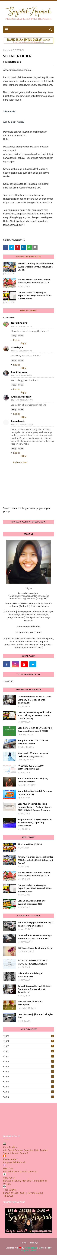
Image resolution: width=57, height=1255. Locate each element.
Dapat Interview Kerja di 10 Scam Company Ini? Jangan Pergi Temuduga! (34, 699)
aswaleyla (17, 347)
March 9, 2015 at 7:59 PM (21, 326)
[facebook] (6, 664)
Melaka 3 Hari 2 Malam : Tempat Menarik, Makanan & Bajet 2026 (34, 281)
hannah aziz (18, 421)
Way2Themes (31, 1247)
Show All (8, 1195)
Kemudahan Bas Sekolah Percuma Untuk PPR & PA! (35, 793)
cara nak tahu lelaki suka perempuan (30, 1003)
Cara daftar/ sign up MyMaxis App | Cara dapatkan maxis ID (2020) (36, 729)
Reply (14, 335)
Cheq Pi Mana (10, 1147)
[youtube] (24, 664)
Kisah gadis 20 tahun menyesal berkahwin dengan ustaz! (33, 755)
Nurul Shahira (19, 322)
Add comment (20, 462)
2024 (28, 1041)
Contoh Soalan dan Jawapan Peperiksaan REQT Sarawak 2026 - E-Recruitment (35, 295)
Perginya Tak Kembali (14, 1162)
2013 (29, 1091)
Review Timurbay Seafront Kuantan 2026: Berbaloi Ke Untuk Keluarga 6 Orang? (36, 266)
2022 (28, 1046)
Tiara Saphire (10, 1189)
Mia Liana (8, 1168)
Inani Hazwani (19, 372)
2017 (29, 1071)
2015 (29, 1081)
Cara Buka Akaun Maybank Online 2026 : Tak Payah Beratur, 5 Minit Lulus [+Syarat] (34, 715)
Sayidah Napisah (12, 61)
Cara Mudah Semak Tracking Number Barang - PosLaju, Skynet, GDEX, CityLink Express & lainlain (35, 806)
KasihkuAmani (10, 1159)
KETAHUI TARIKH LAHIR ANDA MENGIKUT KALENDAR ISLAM (33, 962)
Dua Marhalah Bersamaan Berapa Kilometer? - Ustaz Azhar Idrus (35, 937)
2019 (29, 1061)
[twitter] (32, 664)
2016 (29, 1076)
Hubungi (34, 1242)
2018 (29, 1066)
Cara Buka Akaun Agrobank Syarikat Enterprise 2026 (31, 902)
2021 (28, 1051)
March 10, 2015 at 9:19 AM (22, 400)
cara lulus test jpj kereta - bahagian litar (35, 1016)
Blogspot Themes (28, 1250)
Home (6, 50)
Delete (20, 335)
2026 (29, 1036)
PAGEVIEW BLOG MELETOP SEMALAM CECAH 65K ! (31, 767)
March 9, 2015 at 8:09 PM (21, 351)
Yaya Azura (9, 1177)
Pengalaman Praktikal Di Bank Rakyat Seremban (33, 742)
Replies (16, 339)
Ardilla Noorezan (21, 396)
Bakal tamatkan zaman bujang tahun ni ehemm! (33, 780)
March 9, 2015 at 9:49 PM (21, 375)
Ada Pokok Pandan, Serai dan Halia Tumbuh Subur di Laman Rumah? (25, 1152)
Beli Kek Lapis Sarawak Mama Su (20, 1171)
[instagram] (15, 664)
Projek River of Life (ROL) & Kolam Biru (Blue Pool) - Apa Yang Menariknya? (34, 822)
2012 (29, 1097)
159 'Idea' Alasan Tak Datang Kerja (35, 947)
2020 (29, 1056)
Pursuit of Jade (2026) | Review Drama (23, 1192)
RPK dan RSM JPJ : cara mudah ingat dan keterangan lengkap (35, 924)
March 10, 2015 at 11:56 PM (22, 424)
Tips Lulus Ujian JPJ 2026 (29, 844)
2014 (29, 1086)
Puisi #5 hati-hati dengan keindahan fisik (30, 975)
